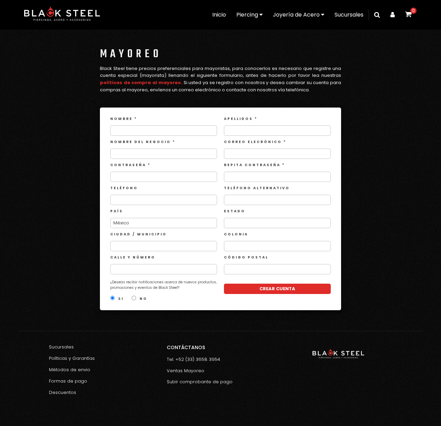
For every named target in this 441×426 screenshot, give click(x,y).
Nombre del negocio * (142, 141)
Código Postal (246, 257)
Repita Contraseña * (254, 165)
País (116, 211)
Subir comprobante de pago (200, 381)
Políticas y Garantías (72, 358)
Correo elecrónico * (255, 141)
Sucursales (349, 15)
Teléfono (124, 188)
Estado (234, 211)
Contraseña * (130, 165)
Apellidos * (240, 118)
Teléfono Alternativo (257, 188)
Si (121, 298)
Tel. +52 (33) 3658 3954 (193, 359)
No (143, 298)
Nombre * (123, 118)
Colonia (236, 234)
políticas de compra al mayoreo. (141, 82)
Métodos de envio (69, 369)
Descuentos (62, 392)
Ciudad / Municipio (138, 234)
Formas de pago (68, 381)
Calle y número (132, 257)
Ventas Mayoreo (185, 370)
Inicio (219, 15)
